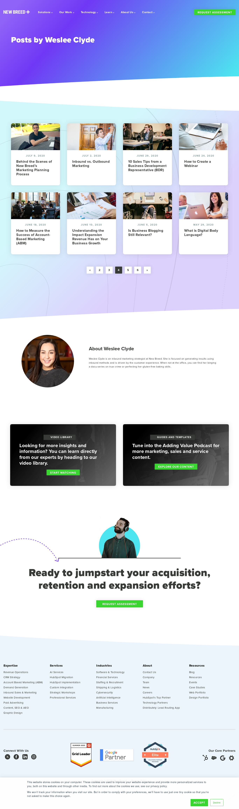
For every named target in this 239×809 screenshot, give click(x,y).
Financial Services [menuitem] (107, 677)
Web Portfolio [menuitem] (197, 692)
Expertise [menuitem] (10, 665)
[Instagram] (33, 757)
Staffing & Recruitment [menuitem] (109, 682)
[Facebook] (16, 757)
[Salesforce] (214, 757)
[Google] (222, 757)
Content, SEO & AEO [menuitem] (16, 708)
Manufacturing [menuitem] (105, 708)
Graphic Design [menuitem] (12, 713)
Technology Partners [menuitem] (155, 702)
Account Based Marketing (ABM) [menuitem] (23, 682)
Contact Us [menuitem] (149, 672)
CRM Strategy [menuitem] (11, 677)
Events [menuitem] (193, 682)
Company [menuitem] (148, 677)
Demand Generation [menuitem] (15, 687)
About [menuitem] (147, 665)
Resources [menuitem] (197, 665)
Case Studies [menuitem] (197, 687)
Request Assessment (215, 12)
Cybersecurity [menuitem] (104, 692)
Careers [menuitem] (147, 692)
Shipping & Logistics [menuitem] (108, 687)
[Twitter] (7, 757)
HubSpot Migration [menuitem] (61, 677)
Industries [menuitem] (104, 665)
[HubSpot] (205, 757)
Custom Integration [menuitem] (61, 687)
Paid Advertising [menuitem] (13, 702)
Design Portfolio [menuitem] (199, 697)
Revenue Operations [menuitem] (15, 672)
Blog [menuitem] (192, 672)
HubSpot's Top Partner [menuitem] (157, 697)
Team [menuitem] (146, 682)
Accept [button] (199, 803)
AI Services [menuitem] (57, 672)
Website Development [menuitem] (16, 697)
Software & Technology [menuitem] (110, 672)
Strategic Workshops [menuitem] (62, 692)
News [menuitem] (146, 687)
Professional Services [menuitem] (63, 697)
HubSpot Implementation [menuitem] (65, 682)
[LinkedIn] (25, 757)
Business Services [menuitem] (107, 702)
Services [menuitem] (56, 665)
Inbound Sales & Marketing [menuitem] (20, 692)
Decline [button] (216, 802)
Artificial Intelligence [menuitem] (108, 697)
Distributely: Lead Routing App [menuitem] (161, 708)
